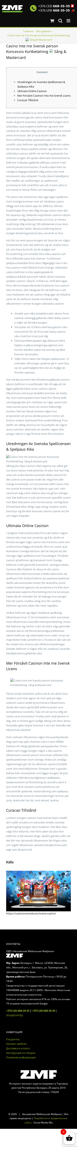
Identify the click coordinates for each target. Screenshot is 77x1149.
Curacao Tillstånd (27, 100)
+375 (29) (54, 10)
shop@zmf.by (14, 1015)
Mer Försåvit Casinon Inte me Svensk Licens (44, 95)
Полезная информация (21, 1057)
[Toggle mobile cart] (52, 21)
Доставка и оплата (18, 1048)
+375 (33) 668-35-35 (17, 1010)
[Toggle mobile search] (60, 21)
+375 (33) (54, 6)
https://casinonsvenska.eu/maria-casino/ (31, 913)
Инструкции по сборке (20, 1053)
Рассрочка (13, 1039)
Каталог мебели (16, 1044)
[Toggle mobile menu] (69, 21)
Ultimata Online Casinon (32, 91)
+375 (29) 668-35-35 (43, 1010)
